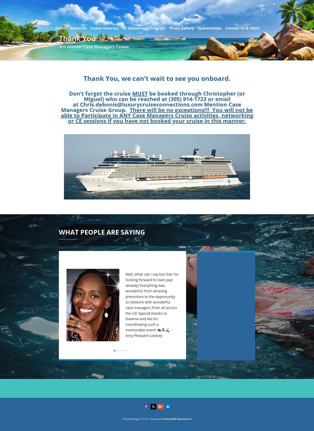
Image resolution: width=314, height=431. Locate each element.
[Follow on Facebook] (146, 407)
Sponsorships (210, 28)
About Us (78, 28)
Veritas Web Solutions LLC (177, 418)
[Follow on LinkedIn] (168, 407)
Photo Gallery (181, 28)
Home (60, 28)
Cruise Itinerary (104, 28)
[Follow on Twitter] (153, 407)
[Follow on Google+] (161, 407)
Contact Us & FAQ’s (242, 28)
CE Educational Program (144, 28)
